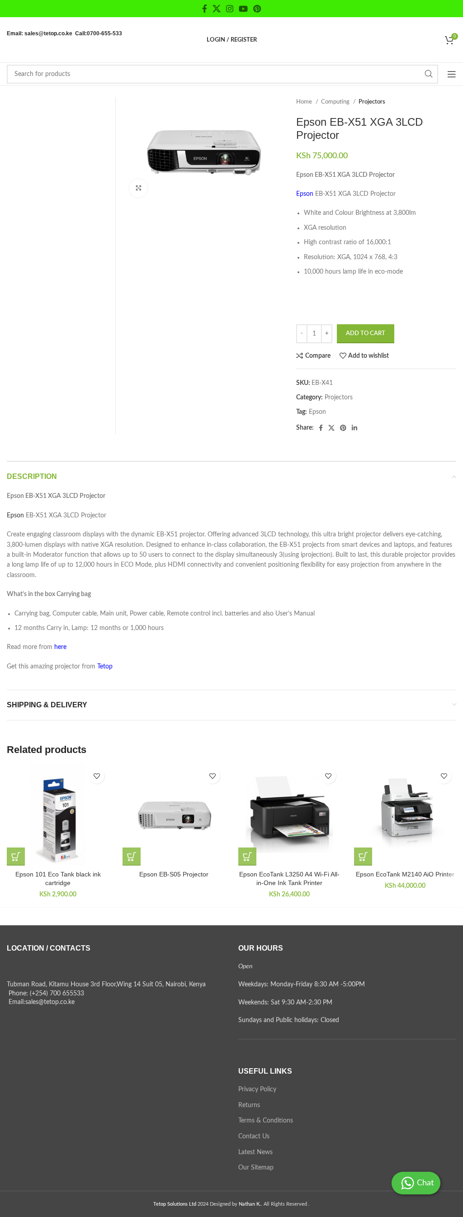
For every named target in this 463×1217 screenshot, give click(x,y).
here (60, 647)
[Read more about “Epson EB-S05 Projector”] (132, 857)
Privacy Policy (257, 1089)
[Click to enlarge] (138, 188)
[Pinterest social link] (257, 8)
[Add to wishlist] (96, 776)
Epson (317, 412)
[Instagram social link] (229, 8)
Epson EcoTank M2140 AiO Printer (405, 874)
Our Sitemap (256, 1168)
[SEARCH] (428, 74)
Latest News (255, 1152)
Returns (249, 1105)
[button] (16, 857)
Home (304, 102)
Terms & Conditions (265, 1121)
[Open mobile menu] (452, 74)
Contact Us (253, 1136)
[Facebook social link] (204, 8)
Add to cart (365, 333)
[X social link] (216, 8)
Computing (336, 102)
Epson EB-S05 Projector (173, 874)
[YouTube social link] (243, 8)
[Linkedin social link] (354, 428)
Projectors (372, 102)
